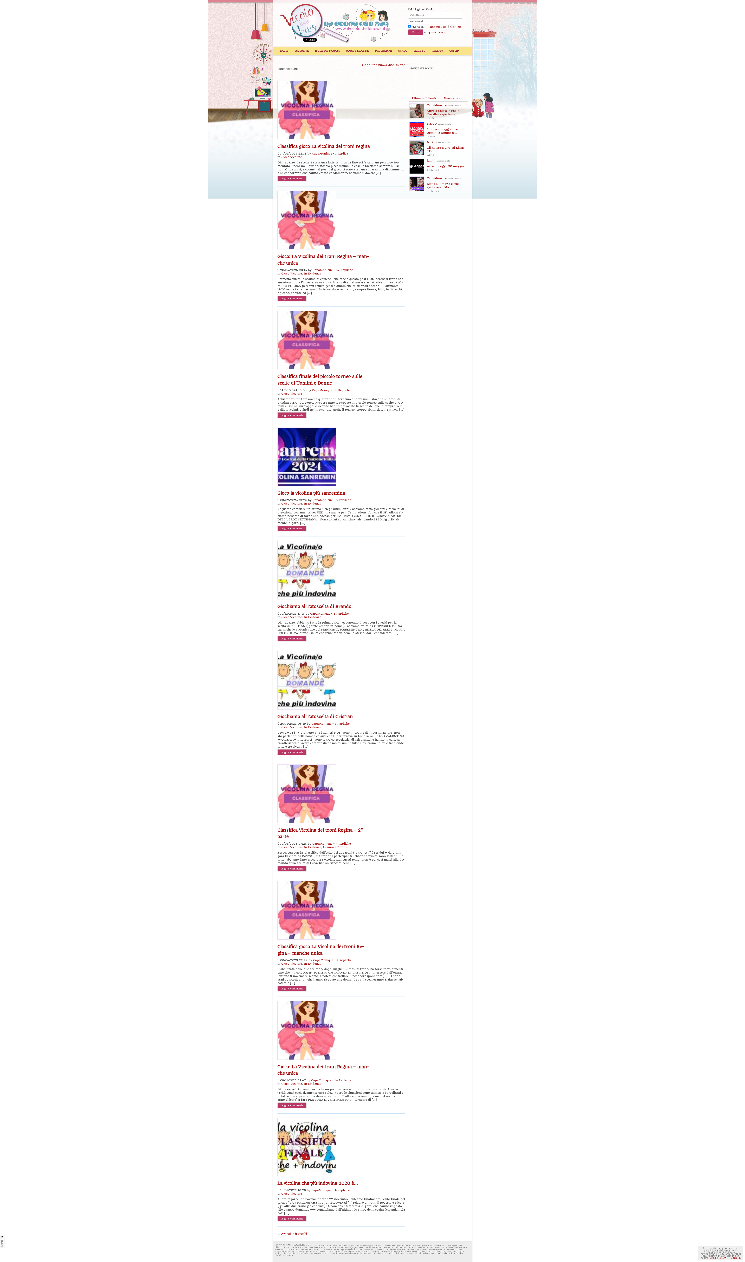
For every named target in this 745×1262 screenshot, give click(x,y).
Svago (402, 50)
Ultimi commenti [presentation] (424, 98)
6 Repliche (341, 613)
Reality (437, 50)
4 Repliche (343, 843)
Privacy (2, 1243)
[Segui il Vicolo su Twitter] (429, 79)
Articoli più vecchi (292, 1234)
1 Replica (341, 153)
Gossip (454, 50)
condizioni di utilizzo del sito (450, 1253)
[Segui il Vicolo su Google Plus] (442, 79)
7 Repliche (342, 723)
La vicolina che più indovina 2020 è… (317, 1183)
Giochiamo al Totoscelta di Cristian (315, 716)
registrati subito (435, 32)
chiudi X (735, 1258)
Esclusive (302, 50)
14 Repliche (342, 1080)
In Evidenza (312, 273)
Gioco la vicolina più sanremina (311, 493)
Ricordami (417, 26)
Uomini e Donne (357, 50)
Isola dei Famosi (327, 50)
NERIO (444, 130)
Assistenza (455, 27)
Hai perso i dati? (438, 27)
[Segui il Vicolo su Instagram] (456, 79)
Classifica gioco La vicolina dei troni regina (323, 146)
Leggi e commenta (292, 178)
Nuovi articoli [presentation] (453, 98)
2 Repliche (344, 960)
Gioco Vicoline (291, 157)
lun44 (445, 165)
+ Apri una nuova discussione (383, 65)
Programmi (383, 50)
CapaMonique (322, 153)
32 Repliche (344, 270)
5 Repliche (342, 390)
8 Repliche (343, 500)
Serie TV (419, 50)
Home (284, 50)
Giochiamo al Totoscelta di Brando (314, 606)
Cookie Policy (718, 1258)
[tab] (423, 98)
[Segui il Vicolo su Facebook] (415, 79)
